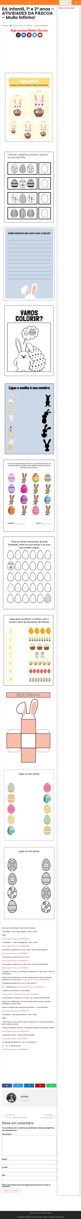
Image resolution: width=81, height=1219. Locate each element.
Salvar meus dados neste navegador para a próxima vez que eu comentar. (26, 1185)
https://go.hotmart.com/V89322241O (31, 987)
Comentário (7, 1134)
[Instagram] (18, 35)
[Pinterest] (29, 35)
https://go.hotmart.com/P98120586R (15, 946)
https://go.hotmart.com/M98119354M (35, 980)
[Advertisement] (29, 53)
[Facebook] (23, 35)
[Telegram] (34, 35)
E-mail (5, 1167)
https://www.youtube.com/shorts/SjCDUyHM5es (21, 994)
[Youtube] (40, 35)
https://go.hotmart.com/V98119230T (15, 961)
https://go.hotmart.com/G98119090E (15, 939)
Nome (5, 1159)
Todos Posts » (25, 1100)
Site (3, 1175)
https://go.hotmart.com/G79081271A (15, 1039)
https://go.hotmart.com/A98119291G (15, 968)
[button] (29, 2)
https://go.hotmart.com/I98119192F (14, 953)
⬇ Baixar (29, 109)
